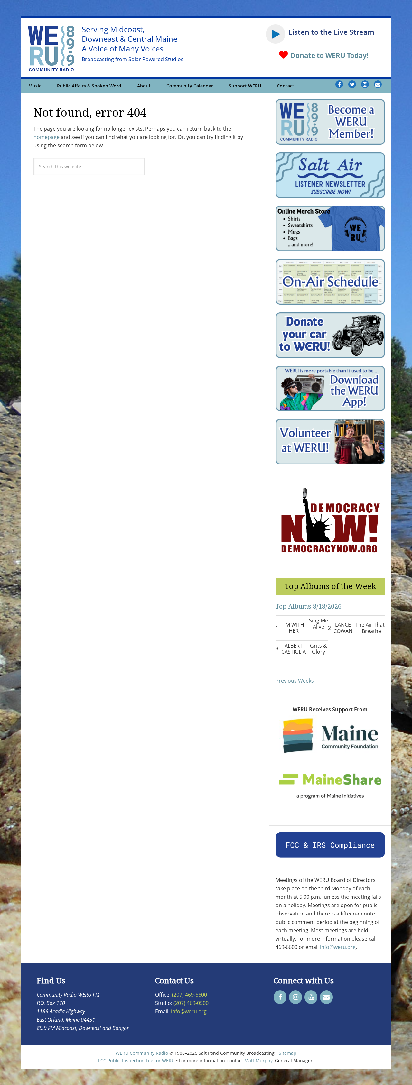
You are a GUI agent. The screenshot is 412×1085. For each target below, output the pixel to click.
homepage (46, 137)
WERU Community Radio (142, 1053)
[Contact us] (378, 84)
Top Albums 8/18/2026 (309, 606)
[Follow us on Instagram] (365, 84)
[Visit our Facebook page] (339, 84)
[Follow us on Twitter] (352, 84)
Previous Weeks (295, 680)
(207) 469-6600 (189, 994)
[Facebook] (280, 997)
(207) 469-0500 (191, 1003)
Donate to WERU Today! (329, 55)
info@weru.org (338, 947)
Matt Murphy (258, 1060)
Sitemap (287, 1053)
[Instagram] (295, 997)
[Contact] (326, 997)
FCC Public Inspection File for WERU (136, 1060)
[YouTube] (310, 997)
